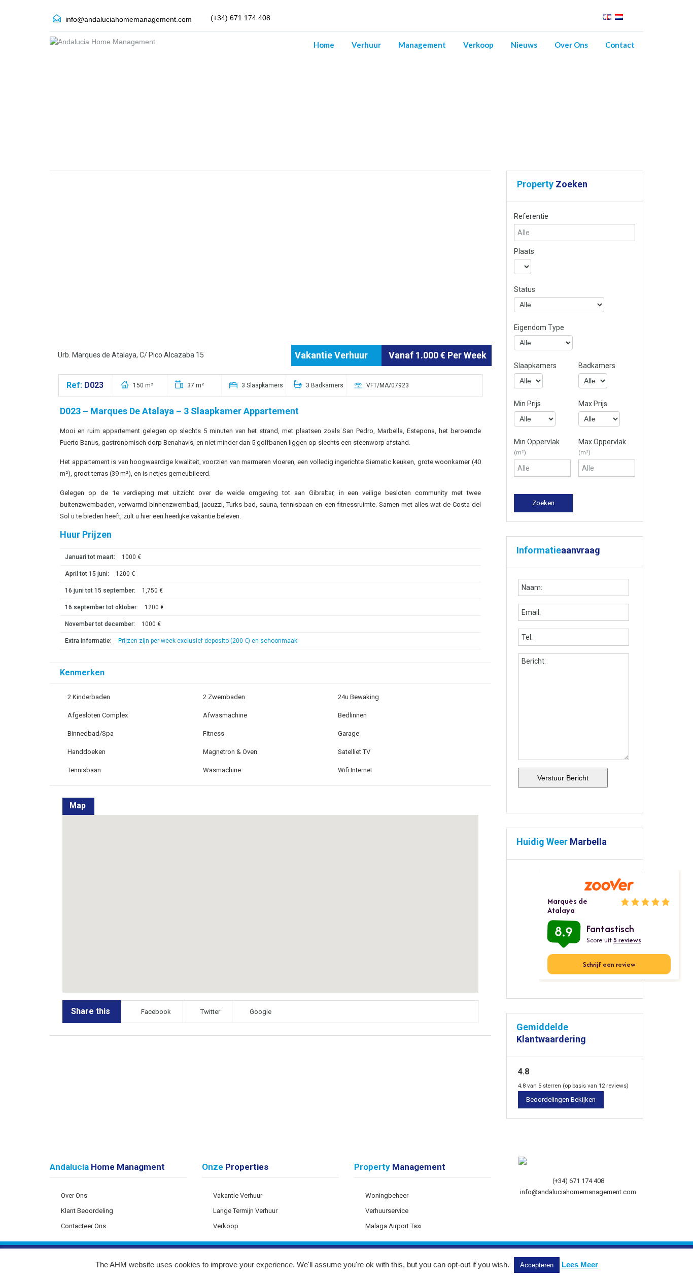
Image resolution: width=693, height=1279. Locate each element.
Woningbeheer (386, 1195)
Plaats (524, 251)
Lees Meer (580, 1264)
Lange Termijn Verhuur (245, 1211)
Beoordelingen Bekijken (561, 1099)
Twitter (210, 1011)
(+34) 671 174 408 (578, 1181)
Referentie (531, 216)
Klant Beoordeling (87, 1211)
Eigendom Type (539, 327)
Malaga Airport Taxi (393, 1226)
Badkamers (596, 366)
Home (324, 44)
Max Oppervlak (602, 447)
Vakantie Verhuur (237, 1195)
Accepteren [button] (536, 1265)
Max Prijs (592, 404)
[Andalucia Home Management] (102, 47)
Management (422, 44)
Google (260, 1011)
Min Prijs (527, 404)
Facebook (156, 1011)
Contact (620, 44)
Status (524, 289)
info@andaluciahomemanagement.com (128, 19)
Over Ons (571, 44)
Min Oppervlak (537, 447)
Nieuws (524, 44)
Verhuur (366, 44)
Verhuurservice (386, 1211)
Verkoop (478, 44)
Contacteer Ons (83, 1226)
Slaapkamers (535, 366)
